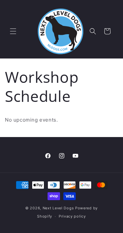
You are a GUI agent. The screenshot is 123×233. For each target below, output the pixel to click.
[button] (13, 31)
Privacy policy (72, 216)
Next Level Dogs (58, 208)
